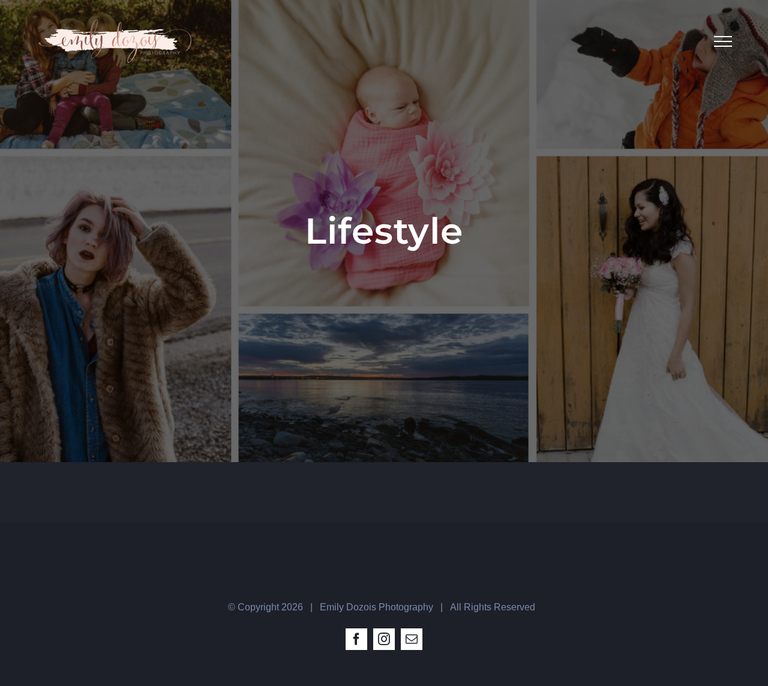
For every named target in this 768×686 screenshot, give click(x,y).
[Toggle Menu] (723, 41)
